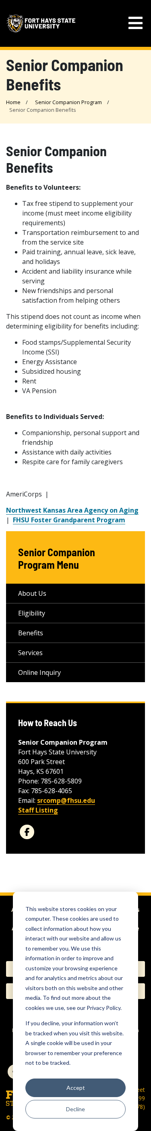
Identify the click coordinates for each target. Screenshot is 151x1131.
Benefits (30, 632)
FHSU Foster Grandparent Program (69, 519)
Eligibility (31, 613)
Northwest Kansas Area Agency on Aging (72, 510)
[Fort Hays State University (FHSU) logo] (41, 23)
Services (30, 652)
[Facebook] (27, 832)
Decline (75, 1109)
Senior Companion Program (68, 102)
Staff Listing (38, 810)
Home (13, 102)
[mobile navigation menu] (135, 23)
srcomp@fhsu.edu (66, 800)
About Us (32, 593)
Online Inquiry (39, 672)
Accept (75, 1087)
